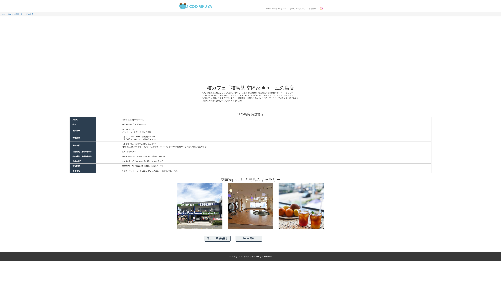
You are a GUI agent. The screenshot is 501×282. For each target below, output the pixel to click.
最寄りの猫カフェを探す (276, 8)
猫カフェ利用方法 (297, 8)
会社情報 (312, 8)
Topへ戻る (248, 238)
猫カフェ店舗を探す (217, 238)
